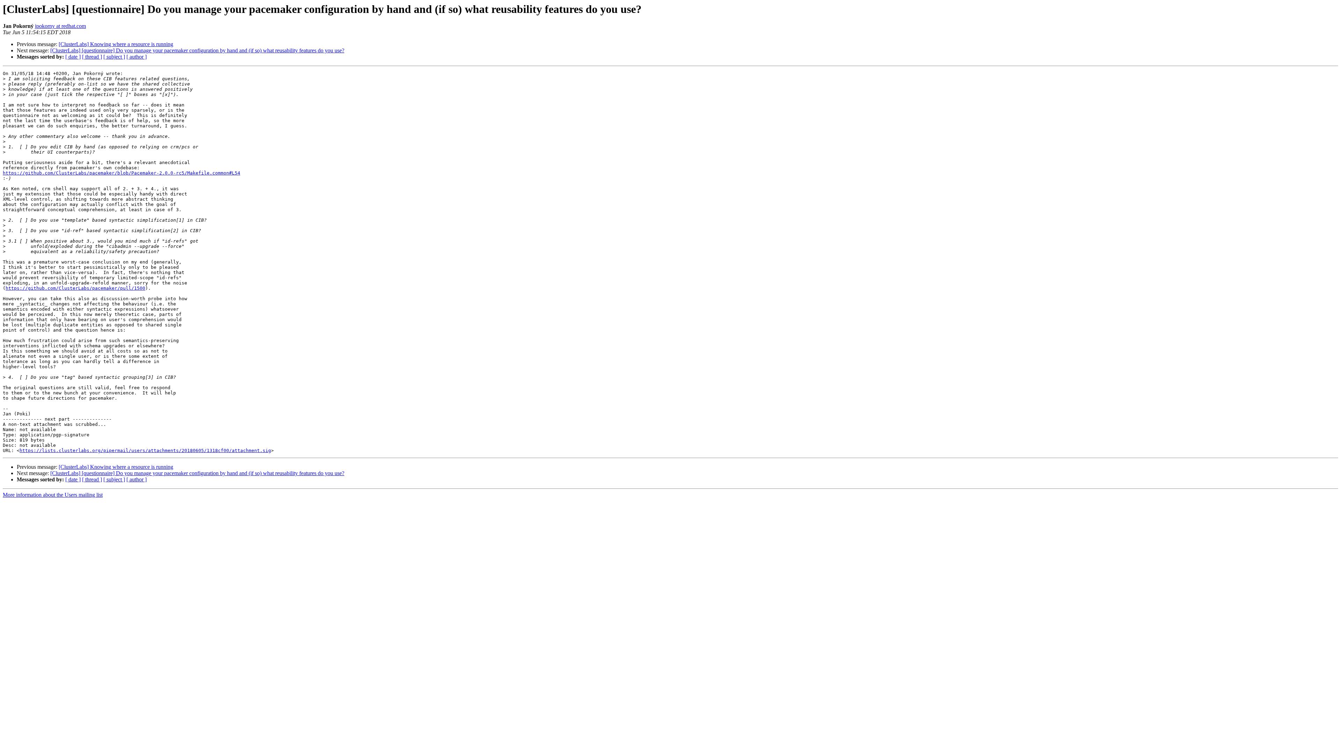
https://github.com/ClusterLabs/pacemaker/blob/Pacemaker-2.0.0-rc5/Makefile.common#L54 (121, 173)
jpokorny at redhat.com (60, 26)
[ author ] (136, 57)
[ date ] (73, 57)
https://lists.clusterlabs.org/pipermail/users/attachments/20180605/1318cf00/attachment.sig (145, 450)
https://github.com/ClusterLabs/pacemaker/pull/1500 (75, 288)
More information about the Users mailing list (53, 495)
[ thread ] (92, 57)
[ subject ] (114, 57)
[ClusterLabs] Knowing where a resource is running (116, 44)
